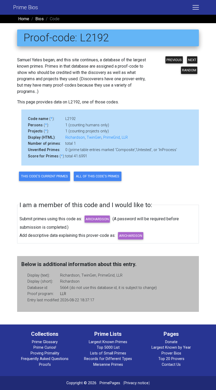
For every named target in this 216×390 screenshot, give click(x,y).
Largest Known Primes (108, 342)
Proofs (45, 364)
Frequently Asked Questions (44, 359)
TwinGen (94, 137)
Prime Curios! (44, 347)
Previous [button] (174, 60)
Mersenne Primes (108, 364)
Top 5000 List (108, 347)
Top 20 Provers (171, 359)
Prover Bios (171, 353)
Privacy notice (136, 383)
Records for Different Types (108, 359)
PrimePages (110, 383)
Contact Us (171, 364)
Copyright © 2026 (81, 383)
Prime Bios (25, 7)
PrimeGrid (111, 137)
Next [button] (192, 60)
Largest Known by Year (171, 347)
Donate (171, 342)
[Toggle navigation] (196, 7)
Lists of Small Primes (108, 353)
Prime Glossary (45, 342)
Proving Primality (45, 353)
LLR (125, 137)
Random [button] (189, 70)
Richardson (75, 137)
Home (23, 18)
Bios (39, 18)
